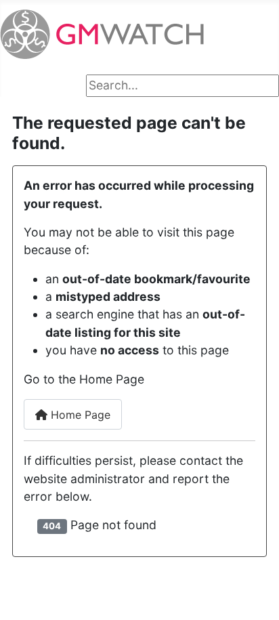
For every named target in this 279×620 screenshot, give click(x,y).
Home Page (78, 414)
